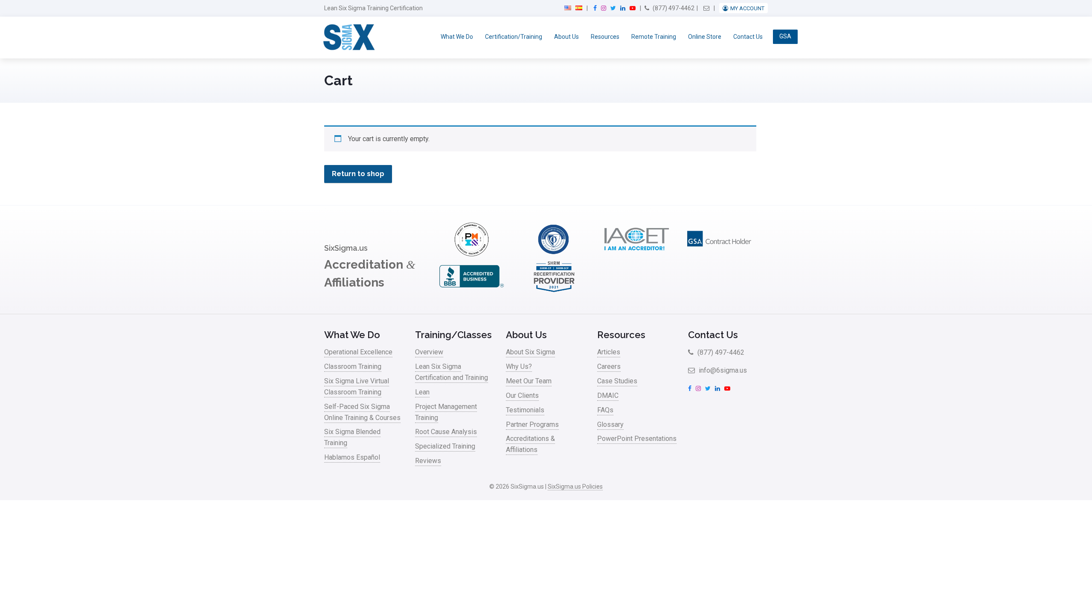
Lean (422, 392)
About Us (566, 36)
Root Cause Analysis (446, 432)
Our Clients (522, 395)
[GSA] (719, 254)
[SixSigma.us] (347, 37)
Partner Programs (532, 424)
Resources (605, 36)
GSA (785, 36)
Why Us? (519, 366)
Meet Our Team (529, 381)
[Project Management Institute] (471, 254)
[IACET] (636, 254)
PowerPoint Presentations (637, 438)
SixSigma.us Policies (575, 486)
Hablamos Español (352, 457)
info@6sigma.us (722, 370)
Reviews (428, 461)
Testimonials (525, 410)
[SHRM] (554, 291)
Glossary (610, 424)
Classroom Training (352, 366)
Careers (609, 366)
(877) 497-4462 (672, 8)
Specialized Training (445, 446)
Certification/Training (513, 36)
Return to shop (358, 174)
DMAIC (608, 395)
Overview (429, 352)
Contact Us (748, 36)
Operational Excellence (358, 352)
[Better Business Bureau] (471, 291)
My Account (747, 8)
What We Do (457, 36)
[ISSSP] (554, 254)
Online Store (704, 36)
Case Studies (617, 381)
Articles (608, 352)
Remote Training (653, 36)
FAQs (605, 410)
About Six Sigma (530, 352)
